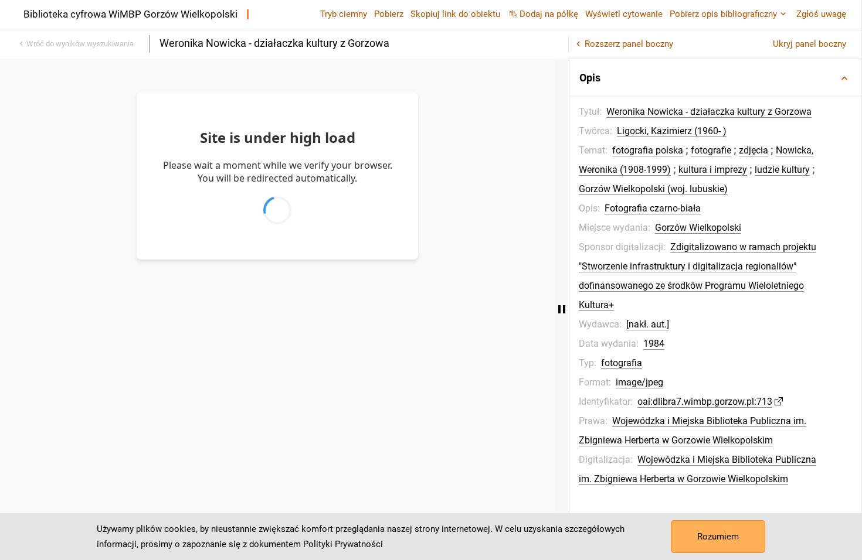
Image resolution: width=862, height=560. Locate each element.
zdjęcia (753, 150)
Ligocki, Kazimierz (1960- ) (672, 130)
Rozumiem (718, 536)
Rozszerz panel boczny (629, 44)
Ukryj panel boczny (809, 44)
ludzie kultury (782, 169)
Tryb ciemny (343, 14)
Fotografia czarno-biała (653, 208)
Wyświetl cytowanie (624, 14)
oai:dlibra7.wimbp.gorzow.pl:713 (704, 401)
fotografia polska (647, 150)
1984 (653, 343)
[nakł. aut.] (647, 324)
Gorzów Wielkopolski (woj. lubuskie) (653, 188)
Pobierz (388, 14)
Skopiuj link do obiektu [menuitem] (455, 14)
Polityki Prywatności (343, 544)
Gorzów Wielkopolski (698, 227)
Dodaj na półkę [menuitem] (549, 14)
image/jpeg (639, 382)
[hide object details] (562, 309)
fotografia (621, 362)
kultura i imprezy (712, 169)
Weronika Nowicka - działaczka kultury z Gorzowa (709, 111)
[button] (715, 78)
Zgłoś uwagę (821, 14)
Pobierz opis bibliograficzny (723, 14)
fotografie (711, 150)
